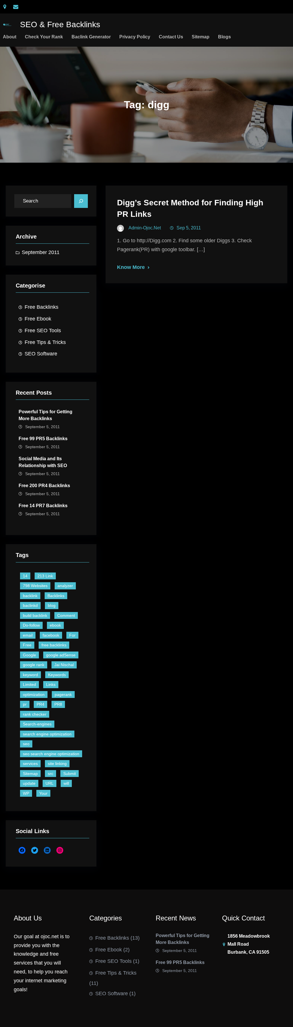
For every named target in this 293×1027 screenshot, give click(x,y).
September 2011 (41, 252)
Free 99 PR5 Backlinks (43, 438)
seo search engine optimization (51, 753)
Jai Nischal (64, 664)
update (29, 783)
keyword (30, 674)
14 (25, 576)
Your (43, 793)
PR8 (58, 704)
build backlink (35, 615)
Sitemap (30, 773)
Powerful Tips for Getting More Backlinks (45, 415)
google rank (33, 664)
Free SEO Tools (43, 330)
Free (27, 645)
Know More (131, 267)
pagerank (63, 694)
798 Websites (35, 585)
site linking (57, 763)
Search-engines (37, 724)
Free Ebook (38, 319)
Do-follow (31, 625)
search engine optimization (47, 734)
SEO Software (41, 354)
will (66, 783)
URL (49, 783)
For (72, 635)
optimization (34, 694)
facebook (51, 635)
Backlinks (55, 595)
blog (52, 605)
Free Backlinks (41, 307)
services (30, 763)
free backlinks (53, 645)
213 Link (45, 576)
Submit (69, 773)
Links (51, 684)
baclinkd (30, 605)
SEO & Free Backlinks (60, 24)
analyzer (65, 585)
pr (25, 704)
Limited (29, 684)
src (50, 773)
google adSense (61, 655)
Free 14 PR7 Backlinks (43, 505)
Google (29, 655)
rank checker (34, 714)
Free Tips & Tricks (45, 342)
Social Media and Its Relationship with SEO (43, 462)
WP (26, 793)
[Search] (81, 201)
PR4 (40, 704)
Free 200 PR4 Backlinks (44, 485)
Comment (66, 615)
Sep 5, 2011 (189, 227)
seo (26, 743)
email (28, 635)
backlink (30, 595)
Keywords (57, 674)
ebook (55, 625)
